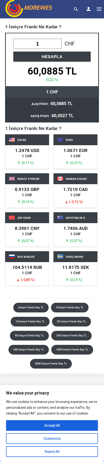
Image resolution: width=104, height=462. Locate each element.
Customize (52, 438)
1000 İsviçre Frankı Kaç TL (72, 349)
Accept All (52, 425)
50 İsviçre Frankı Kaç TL (29, 335)
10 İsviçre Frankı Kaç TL (30, 321)
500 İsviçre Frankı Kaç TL (28, 349)
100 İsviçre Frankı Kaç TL (71, 335)
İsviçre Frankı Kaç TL (31, 307)
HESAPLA (52, 56)
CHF (70, 44)
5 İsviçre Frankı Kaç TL (70, 307)
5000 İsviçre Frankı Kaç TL (51, 363)
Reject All (52, 452)
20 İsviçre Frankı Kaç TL (71, 321)
